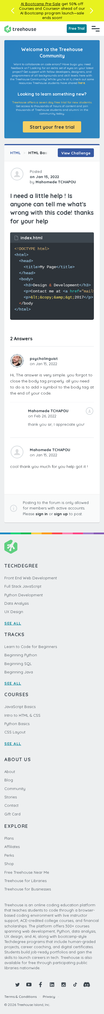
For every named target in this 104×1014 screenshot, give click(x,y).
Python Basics (16, 723)
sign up (61, 513)
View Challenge (75, 153)
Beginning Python (20, 655)
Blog (8, 780)
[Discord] (87, 985)
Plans (9, 838)
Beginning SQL (18, 663)
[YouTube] (29, 985)
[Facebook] (40, 985)
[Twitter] (17, 985)
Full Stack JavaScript (22, 586)
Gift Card (12, 814)
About (9, 771)
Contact (11, 805)
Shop (9, 863)
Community (14, 788)
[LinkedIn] (52, 985)
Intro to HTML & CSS (22, 715)
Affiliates (12, 846)
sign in (42, 513)
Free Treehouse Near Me (26, 872)
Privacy (49, 996)
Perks (9, 855)
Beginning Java (18, 672)
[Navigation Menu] (96, 28)
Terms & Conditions (20, 996)
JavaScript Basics (20, 706)
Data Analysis (16, 603)
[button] (12, 10)
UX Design (13, 611)
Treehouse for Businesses (27, 889)
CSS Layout (14, 732)
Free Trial (77, 28)
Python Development (23, 595)
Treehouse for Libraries (25, 880)
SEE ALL (12, 623)
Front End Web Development (30, 578)
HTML (15, 152)
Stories (10, 797)
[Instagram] (64, 985)
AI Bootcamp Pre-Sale (40, 3)
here (81, 83)
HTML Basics (40, 152)
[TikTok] (75, 985)
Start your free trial (52, 127)
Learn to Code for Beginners (30, 646)
